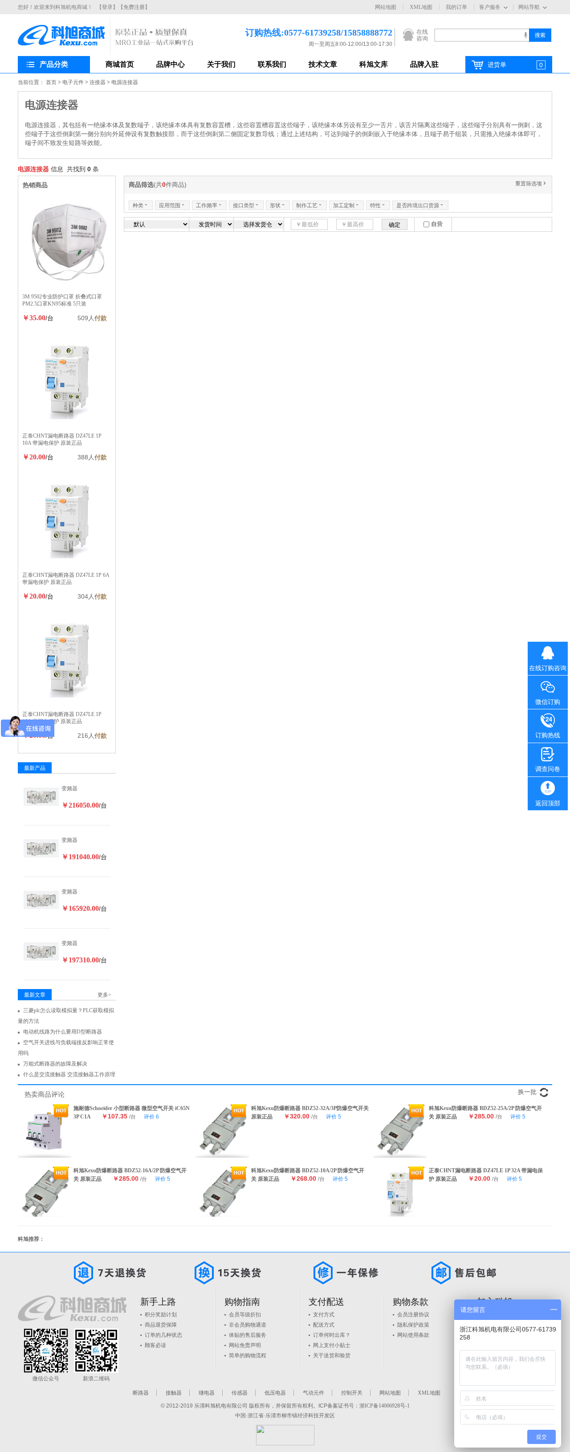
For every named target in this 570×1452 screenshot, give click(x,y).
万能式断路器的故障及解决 (55, 1064)
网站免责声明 (245, 1345)
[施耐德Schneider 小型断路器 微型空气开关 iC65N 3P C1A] (44, 1131)
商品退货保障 (161, 1325)
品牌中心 (170, 64)
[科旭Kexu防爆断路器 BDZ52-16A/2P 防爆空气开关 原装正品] (44, 1193)
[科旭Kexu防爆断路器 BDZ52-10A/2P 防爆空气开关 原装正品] (222, 1193)
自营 (437, 224)
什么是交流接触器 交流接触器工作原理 (69, 1074)
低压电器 (275, 1393)
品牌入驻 (424, 64)
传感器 (240, 1393)
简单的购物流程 (247, 1355)
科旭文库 (373, 64)
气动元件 (313, 1393)
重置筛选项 (531, 184)
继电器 (207, 1393)
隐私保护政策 (413, 1325)
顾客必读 (155, 1345)
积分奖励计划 (161, 1314)
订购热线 (547, 735)
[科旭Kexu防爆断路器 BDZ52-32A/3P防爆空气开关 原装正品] (222, 1131)
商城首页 (120, 64)
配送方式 (323, 1325)
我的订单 (456, 7)
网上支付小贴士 (331, 1345)
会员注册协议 (413, 1314)
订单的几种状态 (163, 1335)
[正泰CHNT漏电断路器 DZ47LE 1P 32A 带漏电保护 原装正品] (400, 1193)
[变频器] (41, 796)
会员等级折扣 (245, 1314)
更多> (104, 995)
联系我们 (272, 64)
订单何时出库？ (331, 1335)
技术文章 (323, 64)
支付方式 (323, 1314)
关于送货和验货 (331, 1355)
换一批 (527, 1092)
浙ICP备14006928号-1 (384, 1406)
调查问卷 (547, 769)
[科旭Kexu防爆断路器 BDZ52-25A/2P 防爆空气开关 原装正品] (400, 1131)
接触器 (174, 1393)
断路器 (141, 1393)
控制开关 (351, 1393)
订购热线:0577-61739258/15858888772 (305, 32)
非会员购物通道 (247, 1325)
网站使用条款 (413, 1335)
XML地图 (421, 7)
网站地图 (385, 7)
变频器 (69, 788)
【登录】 (107, 7)
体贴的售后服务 (247, 1335)
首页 (51, 82)
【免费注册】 (134, 7)
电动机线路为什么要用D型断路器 (62, 1032)
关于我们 (221, 64)
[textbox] (481, 35)
